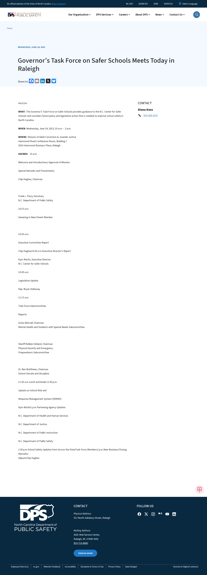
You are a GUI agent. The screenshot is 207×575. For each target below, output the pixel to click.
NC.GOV (129, 3)
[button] (196, 14)
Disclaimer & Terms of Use (92, 566)
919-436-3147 (150, 115)
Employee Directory (20, 566)
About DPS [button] (141, 15)
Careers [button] (123, 15)
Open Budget (131, 566)
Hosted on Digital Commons (185, 566)
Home (9, 28)
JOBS (155, 3)
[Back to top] (199, 489)
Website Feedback (52, 566)
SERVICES (168, 3)
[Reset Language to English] (180, 4)
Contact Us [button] (175, 15)
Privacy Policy (114, 566)
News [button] (158, 15)
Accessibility (70, 566)
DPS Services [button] (103, 15)
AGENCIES (143, 3)
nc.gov (36, 566)
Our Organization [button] (78, 15)
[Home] (24, 11)
